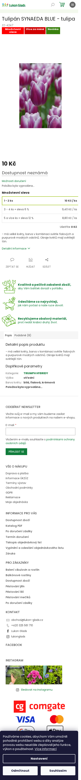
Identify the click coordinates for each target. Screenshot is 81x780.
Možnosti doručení (14, 181)
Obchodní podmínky (19, 488)
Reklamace (13, 497)
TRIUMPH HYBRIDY (36, 373)
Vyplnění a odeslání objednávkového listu (35, 548)
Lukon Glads (19, 631)
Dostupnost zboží (18, 520)
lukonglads (18, 636)
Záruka (10, 553)
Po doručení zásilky (19, 531)
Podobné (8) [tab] (23, 335)
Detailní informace (14, 248)
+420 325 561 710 (22, 625)
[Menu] (72, 4)
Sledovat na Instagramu (37, 690)
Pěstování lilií (15, 592)
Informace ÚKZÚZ (17, 478)
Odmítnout (20, 770)
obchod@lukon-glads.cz (27, 620)
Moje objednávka (17, 502)
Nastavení (39, 758)
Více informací (46, 749)
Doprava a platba (17, 473)
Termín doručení (17, 537)
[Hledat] (53, 4)
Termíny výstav (16, 483)
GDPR (9, 492)
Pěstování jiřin (15, 586)
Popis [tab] (8, 335)
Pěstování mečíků (18, 597)
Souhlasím (58, 770)
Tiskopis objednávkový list (24, 542)
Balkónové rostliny (18, 575)
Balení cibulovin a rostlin (22, 570)
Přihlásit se (16, 452)
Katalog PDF (14, 526)
